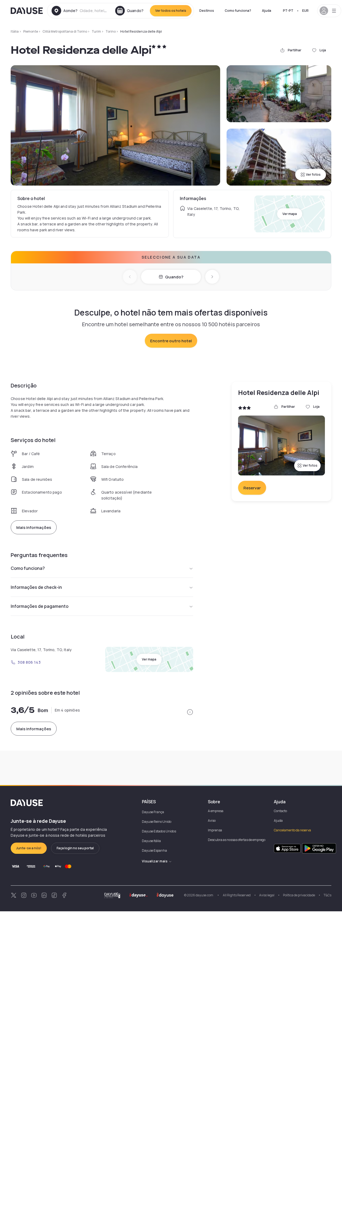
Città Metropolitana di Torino (64, 31)
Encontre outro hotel (171, 341)
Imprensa (215, 830)
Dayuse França (153, 812)
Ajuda (266, 10)
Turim (96, 31)
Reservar (252, 488)
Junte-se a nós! (28, 848)
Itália (15, 31)
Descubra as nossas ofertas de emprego (236, 839)
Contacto (280, 811)
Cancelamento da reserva (292, 830)
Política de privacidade (299, 895)
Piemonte (30, 31)
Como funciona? (238, 10)
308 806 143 (29, 662)
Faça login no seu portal (75, 848)
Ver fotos (313, 174)
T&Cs (327, 895)
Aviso (212, 820)
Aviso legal (266, 895)
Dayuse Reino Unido (156, 821)
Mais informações (33, 527)
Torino (111, 31)
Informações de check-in (36, 587)
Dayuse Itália (151, 841)
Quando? (174, 277)
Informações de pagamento (39, 606)
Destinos (206, 10)
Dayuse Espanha (154, 850)
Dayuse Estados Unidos (159, 831)
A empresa (215, 811)
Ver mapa (289, 214)
